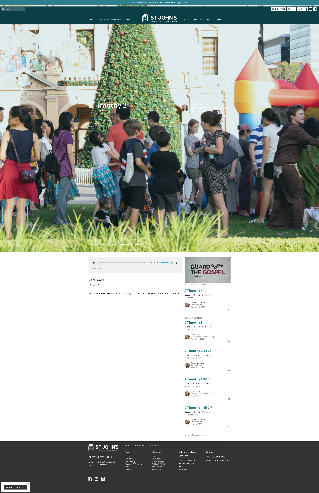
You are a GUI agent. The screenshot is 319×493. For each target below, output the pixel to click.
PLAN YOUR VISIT (15, 487)
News (186, 19)
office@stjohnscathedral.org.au (222, 460)
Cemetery (129, 469)
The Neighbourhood (135, 445)
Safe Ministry (130, 461)
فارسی (300, 9)
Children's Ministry (159, 464)
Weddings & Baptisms (134, 464)
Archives (128, 466)
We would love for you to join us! (160, 2)
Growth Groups (158, 461)
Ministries (116, 19)
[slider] (119, 262)
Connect (154, 445)
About (129, 19)
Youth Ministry (157, 466)
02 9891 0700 (219, 456)
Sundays (103, 19)
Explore (155, 456)
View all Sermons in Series (196, 435)
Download (96, 268)
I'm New (91, 19)
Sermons (197, 19)
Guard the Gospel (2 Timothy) (114, 244)
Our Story (128, 456)
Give (208, 19)
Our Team (129, 459)
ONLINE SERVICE (278, 9)
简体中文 (291, 9)
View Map (183, 469)
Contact (218, 19)
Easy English (157, 459)
